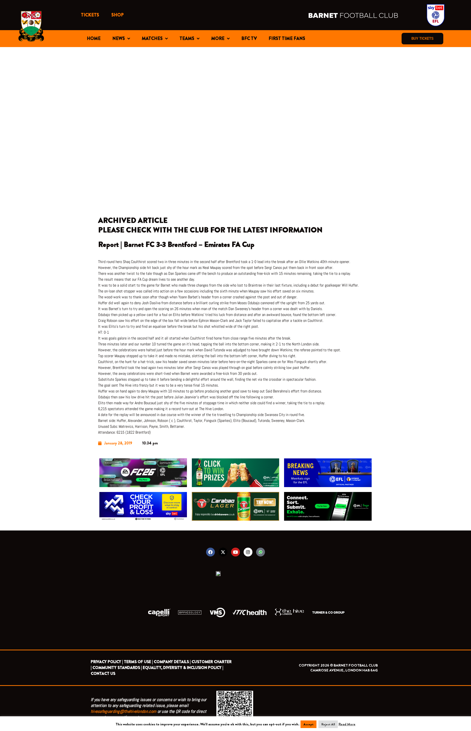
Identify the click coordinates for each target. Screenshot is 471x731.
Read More (347, 724)
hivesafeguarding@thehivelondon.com (123, 711)
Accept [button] (308, 724)
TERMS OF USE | (138, 662)
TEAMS (187, 38)
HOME (94, 38)
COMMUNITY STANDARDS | (117, 667)
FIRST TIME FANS (287, 38)
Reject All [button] (328, 724)
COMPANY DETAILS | (172, 662)
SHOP (117, 15)
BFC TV (249, 38)
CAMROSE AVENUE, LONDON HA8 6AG (344, 670)
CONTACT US (103, 673)
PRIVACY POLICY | (107, 662)
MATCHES (152, 38)
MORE (217, 38)
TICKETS (90, 15)
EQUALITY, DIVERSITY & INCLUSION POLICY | (183, 667)
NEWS (118, 38)
